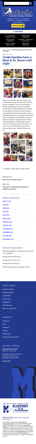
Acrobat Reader (21, 431)
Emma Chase (26, 36)
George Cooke (10, 40)
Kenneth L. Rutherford (26, 40)
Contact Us (18, 19)
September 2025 (8, 239)
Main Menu (19, 31)
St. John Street (10, 36)
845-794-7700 (6, 361)
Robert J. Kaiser (10, 44)
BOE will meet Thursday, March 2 (12, 179)
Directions (26, 19)
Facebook (5, 327)
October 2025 (7, 235)
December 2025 (8, 229)
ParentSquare (6, 334)
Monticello (25, 44)
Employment (11, 20)
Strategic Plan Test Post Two (11, 260)
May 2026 (5, 211)
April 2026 (6, 215)
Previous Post (7, 176)
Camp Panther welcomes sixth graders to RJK (16, 267)
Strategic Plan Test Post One (11, 263)
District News (24, 168)
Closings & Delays (8, 292)
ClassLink (5, 321)
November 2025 (8, 232)
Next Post (6, 184)
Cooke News (15, 168)
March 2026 (6, 218)
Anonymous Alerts (8, 289)
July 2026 (6, 204)
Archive (7, 168)
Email (4, 324)
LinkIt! (4, 330)
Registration (6, 302)
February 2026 (7, 222)
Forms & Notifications (22, 20)
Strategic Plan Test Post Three (11, 256)
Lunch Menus (6, 296)
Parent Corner (6, 299)
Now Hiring (17, 26)
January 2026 (7, 225)
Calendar (10, 19)
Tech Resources (7, 305)
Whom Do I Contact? (8, 308)
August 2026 (7, 201)
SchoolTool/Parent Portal (10, 337)
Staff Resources (18, 22)
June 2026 (6, 208)
